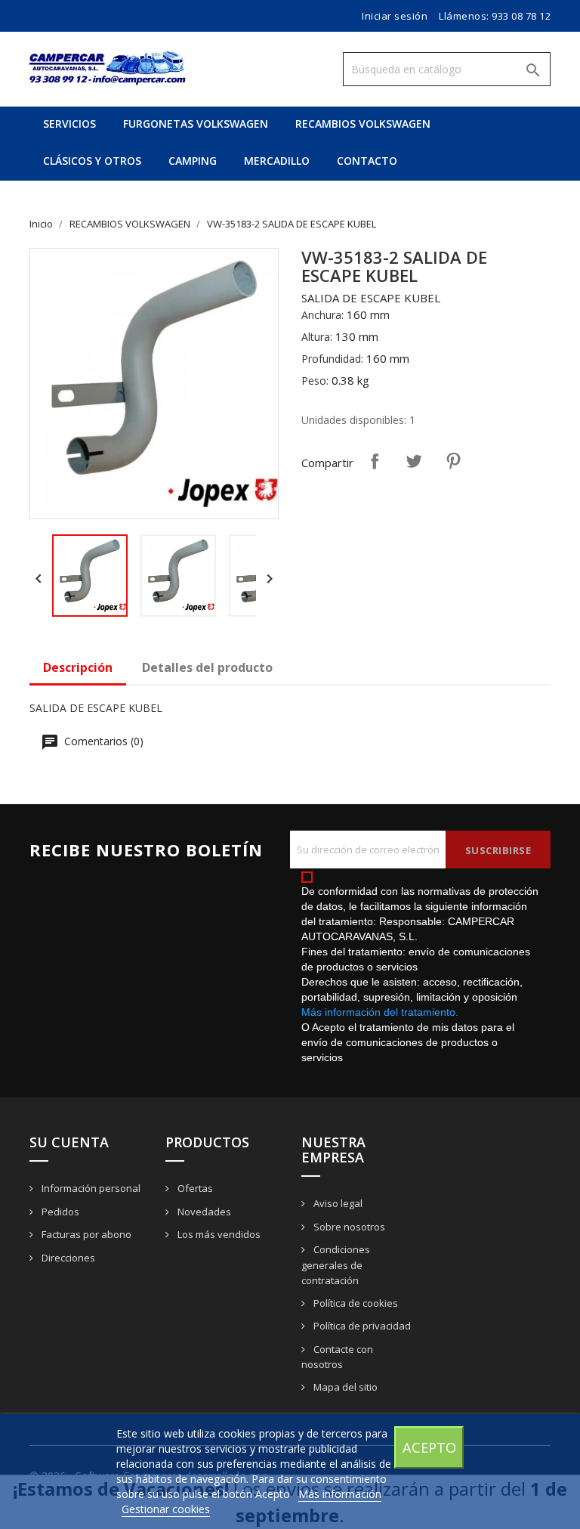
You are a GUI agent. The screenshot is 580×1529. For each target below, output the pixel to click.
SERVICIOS (69, 123)
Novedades (203, 1211)
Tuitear (414, 461)
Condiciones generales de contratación (335, 1265)
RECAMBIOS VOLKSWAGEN (362, 123)
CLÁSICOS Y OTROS (92, 160)
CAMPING (192, 160)
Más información (339, 1494)
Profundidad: (332, 358)
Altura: (316, 337)
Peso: (315, 380)
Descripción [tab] (78, 667)
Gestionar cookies (166, 1509)
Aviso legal (336, 1203)
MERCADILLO (277, 160)
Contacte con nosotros (337, 1357)
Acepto (429, 1447)
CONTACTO (367, 160)
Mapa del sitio (344, 1387)
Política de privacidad (361, 1325)
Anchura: (322, 315)
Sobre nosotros (348, 1226)
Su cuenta (69, 1142)
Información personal (89, 1188)
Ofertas (194, 1188)
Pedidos (59, 1211)
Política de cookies (354, 1303)
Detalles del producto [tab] (207, 667)
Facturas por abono (85, 1234)
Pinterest (453, 461)
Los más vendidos (218, 1234)
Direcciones (67, 1257)
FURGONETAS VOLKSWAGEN (195, 123)
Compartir (374, 461)
